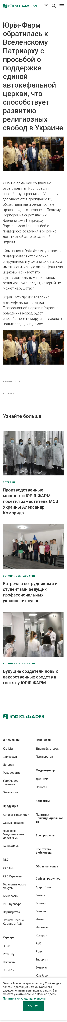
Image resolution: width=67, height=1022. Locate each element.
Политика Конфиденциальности (49, 818)
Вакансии (9, 962)
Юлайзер (42, 975)
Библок (41, 895)
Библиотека (11, 846)
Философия (10, 756)
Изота (40, 919)
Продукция (10, 806)
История (8, 764)
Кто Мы (8, 748)
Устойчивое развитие (10, 782)
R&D (6, 859)
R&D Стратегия (12, 876)
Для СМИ (42, 779)
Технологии (10, 896)
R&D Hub (8, 868)
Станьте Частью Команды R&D (13, 921)
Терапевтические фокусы (14, 886)
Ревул (40, 951)
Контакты (43, 801)
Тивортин (42, 959)
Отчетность (10, 792)
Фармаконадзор (13, 822)
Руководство (12, 772)
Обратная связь (47, 866)
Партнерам (43, 740)
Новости (41, 787)
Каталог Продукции (16, 814)
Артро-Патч (43, 887)
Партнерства (11, 912)
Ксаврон (41, 935)
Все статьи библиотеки (44, 850)
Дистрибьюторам (47, 748)
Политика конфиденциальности (24, 998)
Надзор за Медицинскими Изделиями (13, 834)
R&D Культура (12, 904)
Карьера (8, 937)
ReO (38, 943)
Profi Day (8, 954)
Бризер (41, 903)
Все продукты (45, 835)
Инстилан (42, 927)
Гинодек (41, 911)
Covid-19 (8, 970)
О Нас (6, 946)
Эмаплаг (41, 967)
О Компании (11, 740)
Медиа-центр (45, 770)
